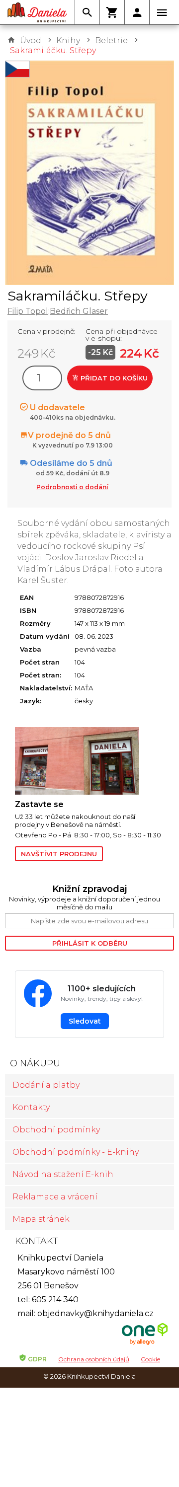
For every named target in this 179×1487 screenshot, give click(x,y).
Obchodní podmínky (56, 1129)
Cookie (150, 1359)
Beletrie (111, 40)
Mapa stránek (41, 1219)
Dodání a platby (46, 1085)
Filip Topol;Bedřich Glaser (57, 311)
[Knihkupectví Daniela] (37, 12)
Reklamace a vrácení (54, 1196)
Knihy (68, 40)
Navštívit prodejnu (59, 854)
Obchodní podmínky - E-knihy (75, 1152)
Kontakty (31, 1107)
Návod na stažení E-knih (62, 1174)
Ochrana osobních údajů (93, 1359)
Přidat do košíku (113, 378)
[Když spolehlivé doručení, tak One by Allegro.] (144, 1344)
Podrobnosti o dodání (72, 487)
